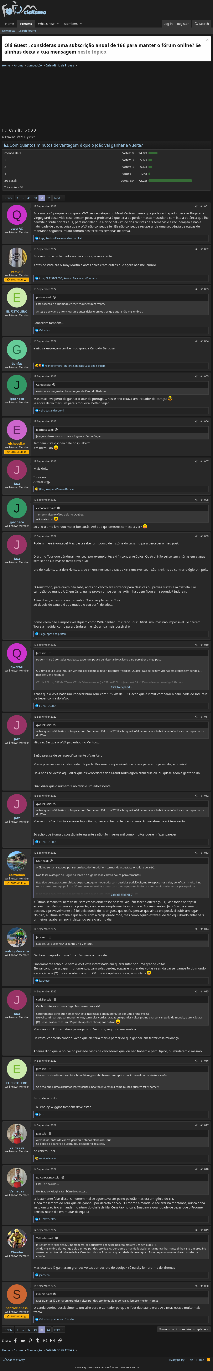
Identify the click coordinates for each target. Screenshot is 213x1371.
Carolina (10, 137)
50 (35, 198)
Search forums (27, 31)
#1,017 (205, 1125)
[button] (58, 24)
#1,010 (205, 645)
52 (48, 198)
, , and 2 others (68, 278)
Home (9, 23)
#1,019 (205, 1230)
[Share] (196, 206)
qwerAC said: (44, 725)
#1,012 (205, 795)
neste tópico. (92, 52)
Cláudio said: (44, 1294)
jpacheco (17, 399)
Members (71, 23)
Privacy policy (176, 1360)
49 (28, 198)
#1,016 (205, 1060)
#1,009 (205, 536)
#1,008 (205, 500)
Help (190, 1360)
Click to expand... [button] (121, 687)
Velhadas (17, 1147)
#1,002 (205, 249)
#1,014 (205, 929)
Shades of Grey (15, 1360)
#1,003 (205, 289)
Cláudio (17, 1252)
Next (57, 198)
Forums (26, 23)
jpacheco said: (44, 430)
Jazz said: (41, 653)
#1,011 (205, 716)
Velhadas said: (45, 1238)
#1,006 (205, 421)
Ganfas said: (43, 385)
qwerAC (17, 228)
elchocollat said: (46, 508)
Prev (9, 198)
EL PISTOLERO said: (48, 1177)
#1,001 (205, 206)
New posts (8, 31)
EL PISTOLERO (16, 311)
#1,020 (205, 1286)
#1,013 (205, 852)
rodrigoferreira (17, 951)
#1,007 (205, 461)
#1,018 (205, 1169)
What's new (46, 23)
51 (41, 198)
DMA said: (42, 861)
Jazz (17, 483)
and (51, 410)
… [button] (23, 198)
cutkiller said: (44, 999)
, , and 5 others (75, 366)
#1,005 (205, 376)
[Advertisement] (106, 98)
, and (60, 238)
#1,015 (205, 991)
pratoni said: (44, 297)
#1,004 (205, 341)
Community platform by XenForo (107, 1367)
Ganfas (16, 363)
